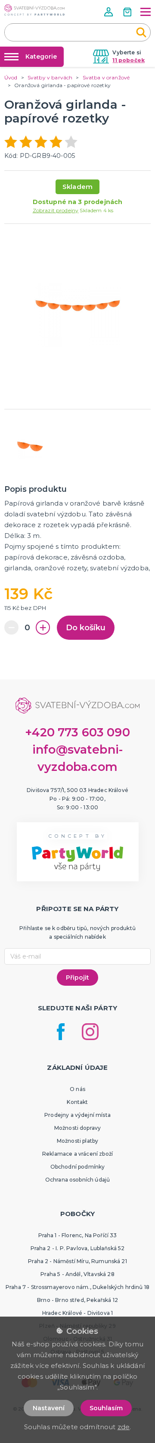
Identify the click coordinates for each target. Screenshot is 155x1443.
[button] (109, 12)
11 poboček (128, 60)
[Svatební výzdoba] (34, 10)
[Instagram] (90, 1031)
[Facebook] (61, 1031)
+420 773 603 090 (77, 732)
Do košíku (85, 627)
